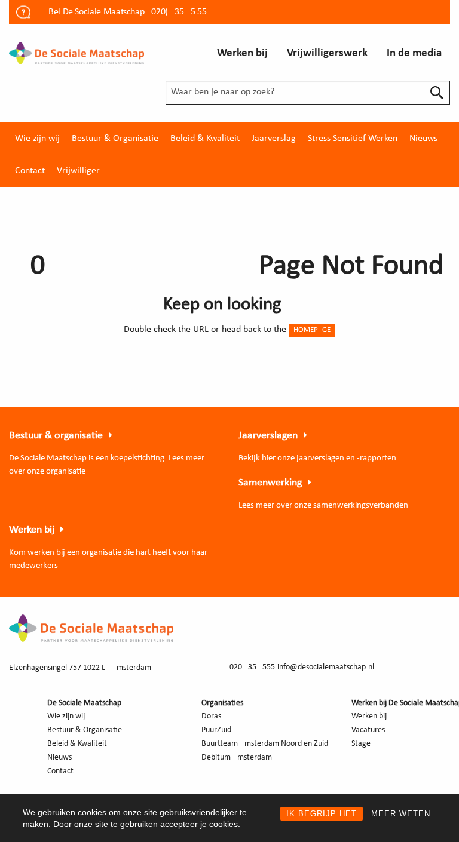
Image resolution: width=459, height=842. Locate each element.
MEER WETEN (400, 813)
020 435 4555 (252, 667)
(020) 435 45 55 (178, 12)
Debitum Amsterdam (236, 757)
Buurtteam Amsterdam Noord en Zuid (264, 743)
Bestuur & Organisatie (115, 138)
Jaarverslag (274, 138)
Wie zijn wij (37, 138)
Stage (361, 743)
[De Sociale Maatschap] (76, 52)
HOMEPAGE (312, 330)
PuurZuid (216, 730)
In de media (414, 53)
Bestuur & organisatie (56, 435)
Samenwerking (270, 482)
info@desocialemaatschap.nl (325, 667)
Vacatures (368, 730)
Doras (211, 716)
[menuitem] (37, 138)
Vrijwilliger (78, 171)
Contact (30, 171)
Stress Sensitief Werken (352, 138)
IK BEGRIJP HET (321, 813)
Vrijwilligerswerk (327, 53)
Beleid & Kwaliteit (205, 138)
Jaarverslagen (268, 435)
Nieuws (423, 138)
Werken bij (242, 53)
